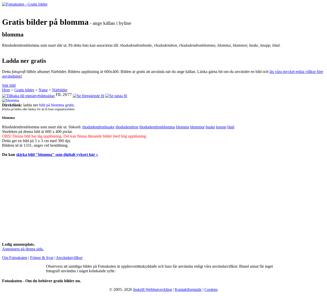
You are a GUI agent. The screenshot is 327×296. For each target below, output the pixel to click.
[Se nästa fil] (116, 94)
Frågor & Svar (41, 257)
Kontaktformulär (188, 289)
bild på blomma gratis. (57, 105)
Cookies (211, 289)
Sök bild (9, 85)
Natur (43, 90)
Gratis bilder (24, 90)
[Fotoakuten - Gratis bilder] (25, 4)
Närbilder (59, 90)
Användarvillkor (69, 257)
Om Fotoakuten (14, 257)
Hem (6, 90)
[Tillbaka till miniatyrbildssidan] (28, 94)
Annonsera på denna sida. (23, 249)
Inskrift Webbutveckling (152, 289)
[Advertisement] (155, 202)
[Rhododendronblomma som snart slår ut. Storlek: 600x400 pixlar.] (10, 100)
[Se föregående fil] (88, 94)
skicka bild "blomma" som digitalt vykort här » (57, 154)
